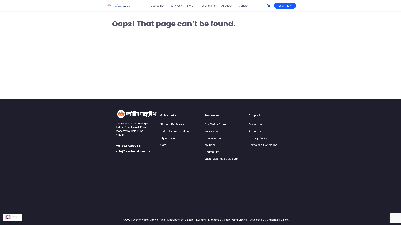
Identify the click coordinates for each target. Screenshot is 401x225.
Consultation (212, 138)
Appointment (207, 5)
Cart (163, 145)
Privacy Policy (258, 138)
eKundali (209, 145)
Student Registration (173, 124)
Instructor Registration (174, 131)
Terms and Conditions (263, 145)
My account (168, 138)
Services (175, 5)
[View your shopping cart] (269, 5)
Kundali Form (212, 131)
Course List (157, 5)
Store (190, 5)
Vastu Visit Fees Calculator (221, 158)
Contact (243, 5)
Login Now (285, 5)
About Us (227, 5)
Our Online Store (215, 124)
